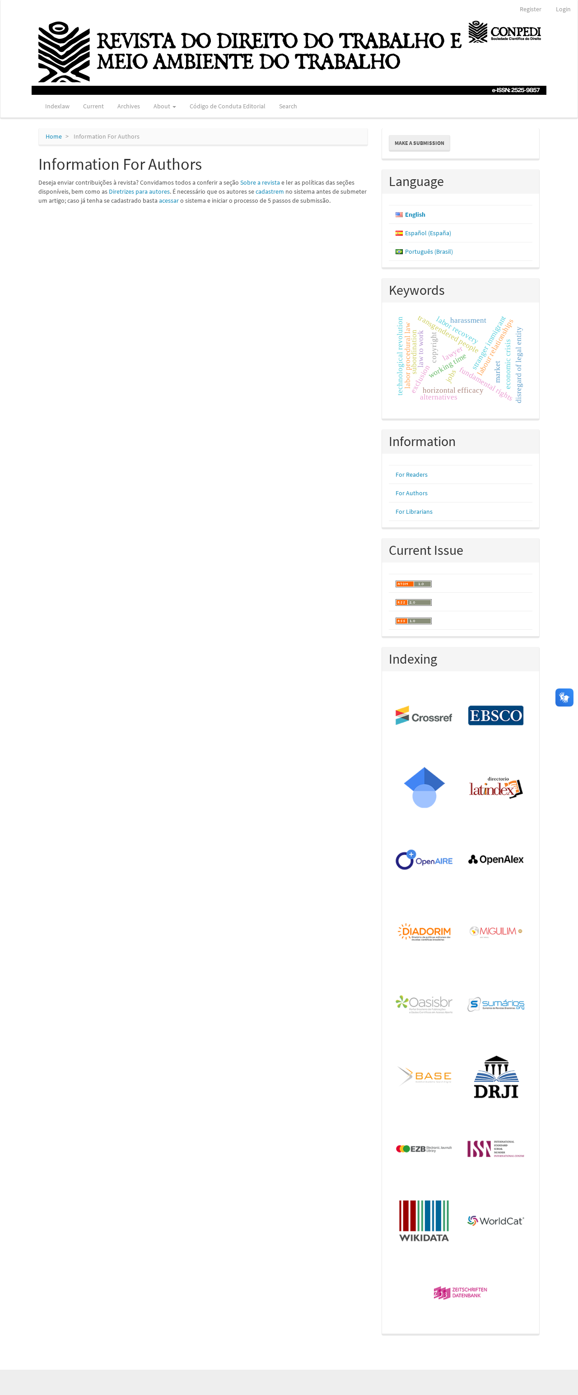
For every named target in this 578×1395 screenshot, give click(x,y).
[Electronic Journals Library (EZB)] (425, 1149)
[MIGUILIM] (496, 932)
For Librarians (414, 511)
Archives (128, 106)
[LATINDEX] (496, 788)
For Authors (412, 493)
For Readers (412, 474)
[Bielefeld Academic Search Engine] (425, 1077)
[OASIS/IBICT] (425, 1005)
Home (54, 136)
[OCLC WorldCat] (496, 1221)
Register (530, 9)
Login (563, 9)
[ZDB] (461, 1293)
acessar (169, 200)
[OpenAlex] (496, 860)
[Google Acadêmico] (425, 788)
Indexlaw (57, 106)
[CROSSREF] (425, 716)
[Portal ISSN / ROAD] (496, 1149)
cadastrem (270, 191)
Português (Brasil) (429, 251)
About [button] (163, 106)
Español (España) (428, 233)
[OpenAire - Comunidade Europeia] (425, 860)
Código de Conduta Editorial (228, 106)
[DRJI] (496, 1077)
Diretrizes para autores (139, 191)
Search (288, 106)
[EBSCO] (496, 716)
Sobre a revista (260, 182)
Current (93, 106)
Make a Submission (419, 143)
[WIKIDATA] (425, 1221)
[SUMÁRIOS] (496, 1005)
